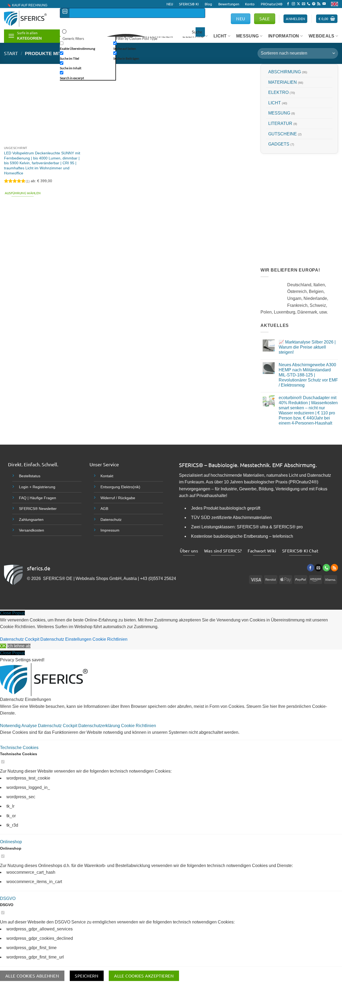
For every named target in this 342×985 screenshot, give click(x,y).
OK (3, 646)
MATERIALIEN (282, 82)
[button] (326, 18)
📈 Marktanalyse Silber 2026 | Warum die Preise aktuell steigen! (307, 347)
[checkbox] (86, 46)
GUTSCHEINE (282, 133)
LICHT (274, 103)
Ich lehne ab (18, 646)
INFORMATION (283, 36)
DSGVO (7, 898)
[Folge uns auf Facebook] (288, 4)
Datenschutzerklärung (99, 725)
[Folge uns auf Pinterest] (313, 4)
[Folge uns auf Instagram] (293, 4)
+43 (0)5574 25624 (158, 578)
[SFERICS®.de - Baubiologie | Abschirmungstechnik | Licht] (28, 18)
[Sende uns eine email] (303, 4)
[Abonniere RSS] (318, 4)
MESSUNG (247, 36)
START (11, 53)
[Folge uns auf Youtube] (324, 4)
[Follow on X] (298, 4)
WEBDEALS (322, 36)
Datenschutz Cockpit (19, 639)
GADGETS (278, 144)
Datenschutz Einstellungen (65, 639)
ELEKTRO (278, 92)
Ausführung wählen (23, 193)
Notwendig (10, 725)
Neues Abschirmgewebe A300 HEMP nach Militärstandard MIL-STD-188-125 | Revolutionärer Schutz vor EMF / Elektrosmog (308, 374)
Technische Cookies (19, 747)
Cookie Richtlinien (109, 639)
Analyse (29, 725)
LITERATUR (280, 123)
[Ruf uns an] (308, 4)
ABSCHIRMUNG (284, 72)
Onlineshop (11, 841)
